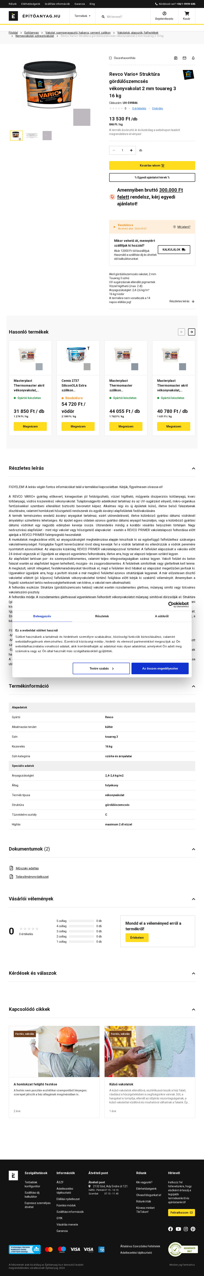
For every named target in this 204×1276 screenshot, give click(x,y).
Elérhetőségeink (30, 4)
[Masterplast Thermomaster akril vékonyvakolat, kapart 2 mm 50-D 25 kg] (173, 357)
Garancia (80, 4)
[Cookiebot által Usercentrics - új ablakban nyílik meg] (171, 605)
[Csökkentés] (113, 150)
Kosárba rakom (150, 165)
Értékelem (137, 937)
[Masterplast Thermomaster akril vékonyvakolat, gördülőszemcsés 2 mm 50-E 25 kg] (30, 357)
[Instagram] (186, 1229)
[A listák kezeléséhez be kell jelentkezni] (178, 58)
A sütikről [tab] (162, 616)
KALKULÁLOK (171, 249)
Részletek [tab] (102, 616)
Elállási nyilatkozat (68, 1199)
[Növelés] (131, 150)
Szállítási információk (57, 4)
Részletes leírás (179, 301)
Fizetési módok (66, 1205)
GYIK (59, 1218)
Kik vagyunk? (144, 1182)
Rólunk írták (143, 1201)
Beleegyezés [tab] (42, 616)
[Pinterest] (193, 1229)
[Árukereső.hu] (183, 1249)
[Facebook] (170, 1229)
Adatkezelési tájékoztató (136, 1252)
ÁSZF (60, 1182)
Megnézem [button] (30, 426)
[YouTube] (178, 1229)
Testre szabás (99, 668)
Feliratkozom (180, 1212)
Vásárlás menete (67, 1224)
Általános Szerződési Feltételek (140, 1246)
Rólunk (13, 4)
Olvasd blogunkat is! (148, 1195)
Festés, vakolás (24, 1034)
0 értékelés (139, 108)
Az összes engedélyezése (160, 668)
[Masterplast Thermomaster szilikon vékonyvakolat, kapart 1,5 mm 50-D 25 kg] (125, 357)
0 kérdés (157, 108)
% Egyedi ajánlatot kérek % (152, 177)
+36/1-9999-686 (186, 4)
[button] (82, 16)
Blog (92, 4)
